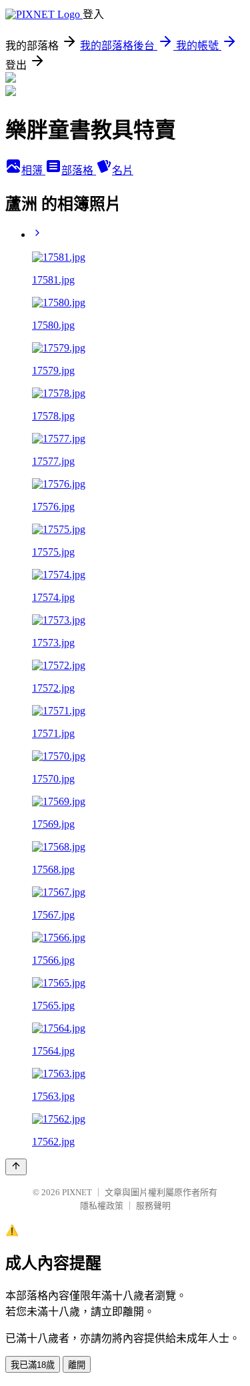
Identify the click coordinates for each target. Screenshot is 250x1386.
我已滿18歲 (33, 1365)
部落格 (78, 170)
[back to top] (16, 1167)
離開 (76, 1365)
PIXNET (77, 1192)
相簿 (33, 170)
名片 (122, 170)
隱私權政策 (101, 1206)
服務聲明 (153, 1206)
